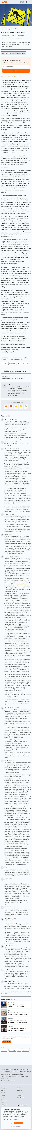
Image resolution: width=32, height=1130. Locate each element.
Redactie (12, 35)
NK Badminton (20, 1093)
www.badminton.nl (21, 583)
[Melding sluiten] (29, 59)
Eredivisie (19, 1090)
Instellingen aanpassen (16, 1126)
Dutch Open (20, 1095)
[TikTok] (4, 1081)
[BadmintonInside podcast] (26, 2)
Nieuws (3, 1090)
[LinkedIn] (11, 1081)
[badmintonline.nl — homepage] (4, 2)
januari (16, 28)
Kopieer (5, 363)
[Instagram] (6, 1081)
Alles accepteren (18, 1122)
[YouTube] (9, 1081)
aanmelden (16, 71)
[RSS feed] (14, 1081)
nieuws (10, 28)
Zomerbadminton (21, 1097)
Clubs (2, 1097)
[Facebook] (1, 1081)
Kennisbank (4, 1093)
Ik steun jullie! (6, 1041)
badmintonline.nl (4, 28)
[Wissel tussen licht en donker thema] (29, 2)
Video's (2, 1102)
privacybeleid (15, 1119)
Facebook (27, 363)
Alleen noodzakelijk (8, 1122)
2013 (14, 28)
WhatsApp (13, 363)
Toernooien (3, 1100)
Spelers (3, 1095)
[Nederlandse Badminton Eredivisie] (22, 2)
